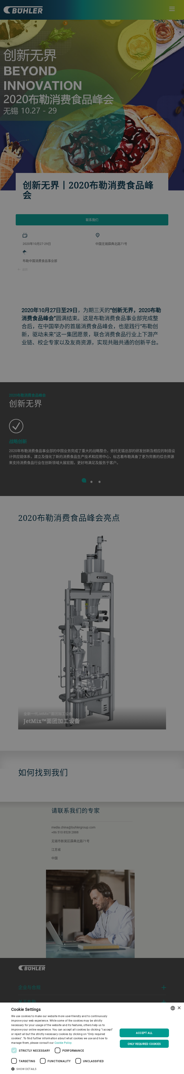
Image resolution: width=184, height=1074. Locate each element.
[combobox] (173, 1008)
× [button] (179, 1008)
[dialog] (92, 1038)
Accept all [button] (144, 1033)
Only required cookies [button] (144, 1044)
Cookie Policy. (63, 1042)
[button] (63, 1068)
